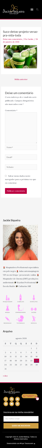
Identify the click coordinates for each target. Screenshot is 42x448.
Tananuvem (29, 443)
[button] (32, 9)
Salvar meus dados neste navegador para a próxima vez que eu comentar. (20, 179)
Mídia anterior (21, 79)
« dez (5, 376)
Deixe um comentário (12, 39)
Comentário (11, 110)
